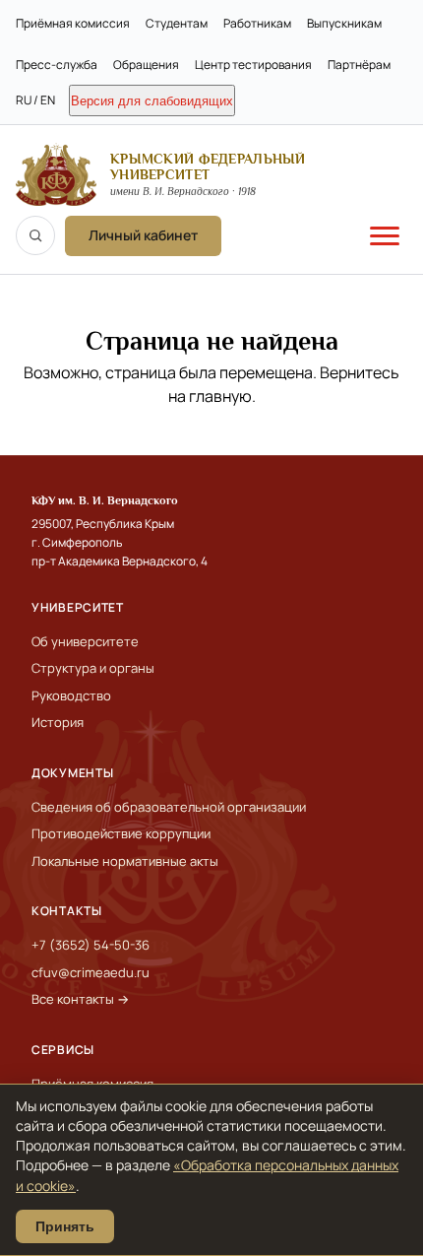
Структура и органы (92, 668)
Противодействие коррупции (121, 833)
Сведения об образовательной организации (168, 807)
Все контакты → (80, 999)
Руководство (71, 695)
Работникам (257, 23)
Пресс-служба (56, 64)
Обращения (146, 64)
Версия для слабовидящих (152, 101)
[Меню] (384, 235)
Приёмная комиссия (73, 23)
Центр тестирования (253, 64)
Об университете (85, 641)
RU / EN (35, 100)
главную (220, 396)
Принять (64, 1226)
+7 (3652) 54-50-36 (90, 945)
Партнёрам (359, 64)
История (57, 722)
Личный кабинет (143, 235)
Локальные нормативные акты (124, 861)
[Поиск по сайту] (35, 235)
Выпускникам (344, 23)
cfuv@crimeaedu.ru (90, 972)
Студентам (177, 23)
